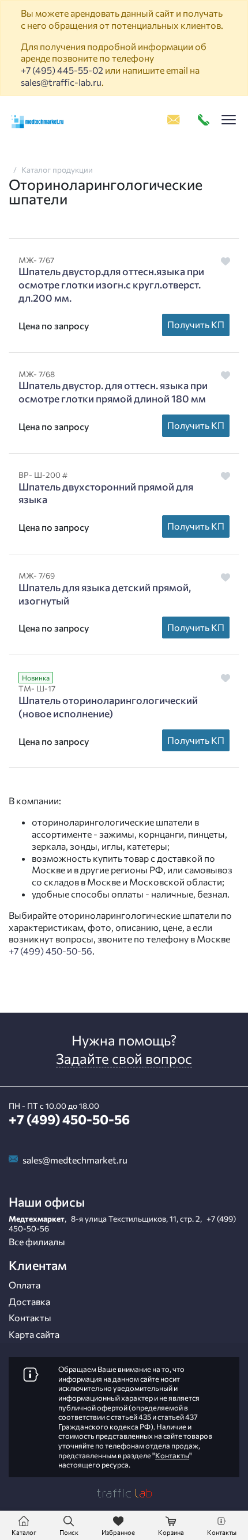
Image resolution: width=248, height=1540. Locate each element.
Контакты (30, 1317)
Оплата (24, 1284)
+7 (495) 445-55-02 (62, 69)
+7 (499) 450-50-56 (50, 950)
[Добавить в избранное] (225, 261)
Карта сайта (34, 1334)
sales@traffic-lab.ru (61, 82)
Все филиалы (37, 1241)
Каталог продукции (57, 169)
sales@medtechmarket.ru (74, 1159)
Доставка (29, 1301)
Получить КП (195, 324)
